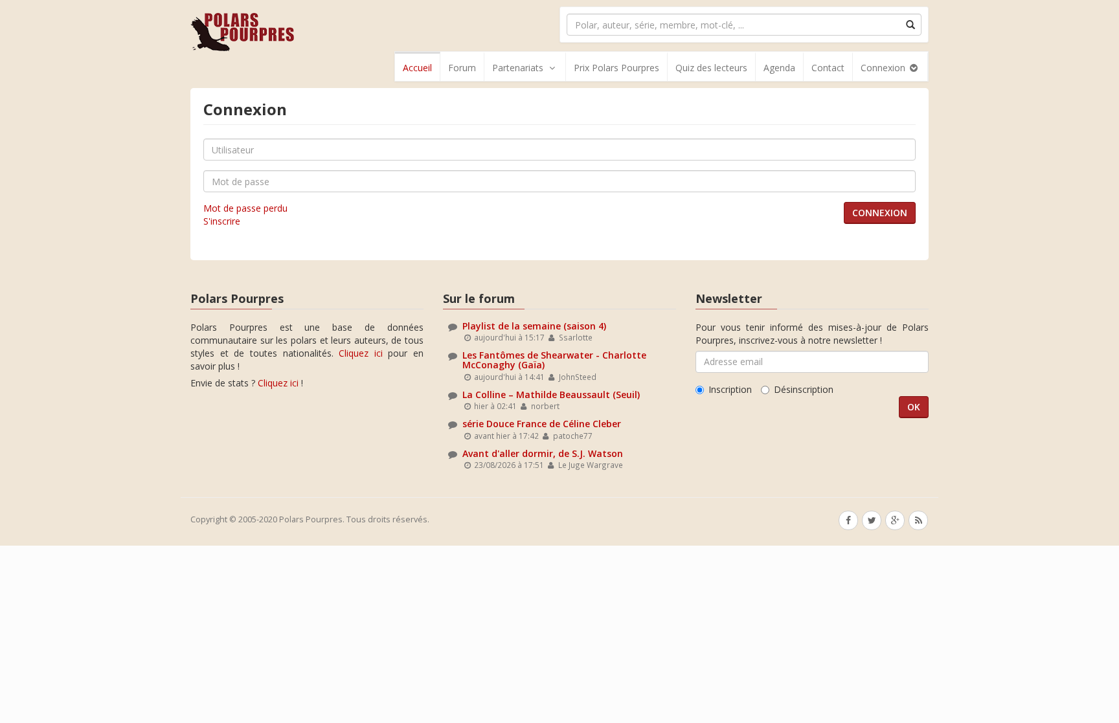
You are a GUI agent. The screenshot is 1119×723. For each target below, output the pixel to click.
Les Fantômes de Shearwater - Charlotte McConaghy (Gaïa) (554, 360)
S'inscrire (221, 221)
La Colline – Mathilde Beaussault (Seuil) (551, 394)
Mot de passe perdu (245, 208)
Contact (827, 67)
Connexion (884, 67)
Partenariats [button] (517, 67)
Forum (462, 67)
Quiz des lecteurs (711, 67)
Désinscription (803, 389)
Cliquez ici (361, 353)
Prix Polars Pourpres (616, 67)
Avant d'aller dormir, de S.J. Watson (542, 453)
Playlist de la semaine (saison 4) (534, 326)
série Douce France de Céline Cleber (541, 423)
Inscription (730, 389)
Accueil (417, 67)
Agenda (779, 67)
